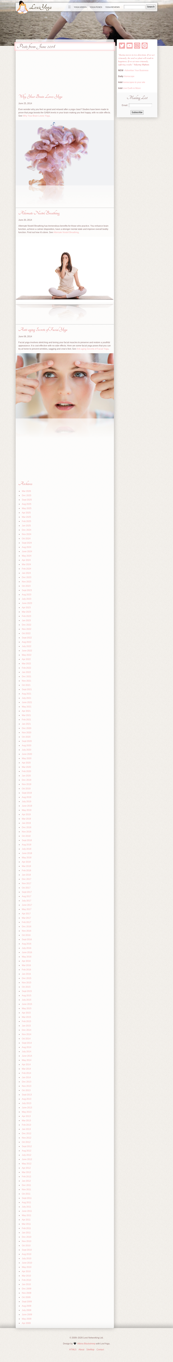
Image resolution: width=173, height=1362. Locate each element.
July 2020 (26, 750)
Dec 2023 (26, 577)
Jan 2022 (26, 672)
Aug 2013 (26, 1099)
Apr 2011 (26, 1220)
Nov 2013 (26, 1086)
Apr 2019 (26, 814)
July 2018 (26, 849)
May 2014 (26, 1060)
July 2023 (26, 599)
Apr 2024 (26, 560)
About (81, 1349)
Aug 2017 (26, 896)
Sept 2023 (27, 590)
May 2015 (26, 1008)
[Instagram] (137, 46)
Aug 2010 (26, 1254)
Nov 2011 (26, 1189)
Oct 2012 (26, 1142)
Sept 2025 (27, 500)
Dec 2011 (26, 1185)
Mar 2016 (26, 965)
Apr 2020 (26, 763)
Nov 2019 (26, 784)
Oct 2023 (26, 586)
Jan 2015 (26, 1026)
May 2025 (26, 508)
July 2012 (26, 1155)
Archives (25, 483)
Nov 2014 (26, 1034)
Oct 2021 (26, 685)
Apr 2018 (26, 862)
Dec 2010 (26, 1237)
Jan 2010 (26, 1284)
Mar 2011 (26, 1224)
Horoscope (129, 76)
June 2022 (27, 650)
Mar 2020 (26, 767)
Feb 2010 (26, 1280)
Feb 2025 (26, 521)
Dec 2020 (26, 728)
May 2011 (26, 1215)
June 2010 (27, 1263)
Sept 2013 (27, 1095)
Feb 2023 (26, 616)
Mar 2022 (26, 663)
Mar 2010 (26, 1276)
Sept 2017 (27, 892)
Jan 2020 (26, 775)
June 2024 (27, 551)
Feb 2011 (26, 1228)
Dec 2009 (26, 1289)
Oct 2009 (26, 1297)
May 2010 (26, 1267)
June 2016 (27, 952)
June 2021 (27, 702)
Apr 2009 (26, 1323)
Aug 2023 (26, 594)
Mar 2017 (26, 918)
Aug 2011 (26, 1202)
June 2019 (27, 806)
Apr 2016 (26, 961)
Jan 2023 (26, 620)
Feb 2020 (26, 771)
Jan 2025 (26, 525)
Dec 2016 (26, 926)
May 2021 (26, 707)
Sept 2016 (27, 939)
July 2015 (26, 1000)
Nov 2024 (26, 534)
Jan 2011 (26, 1232)
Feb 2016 (26, 969)
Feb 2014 (26, 1073)
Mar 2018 (26, 866)
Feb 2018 (26, 870)
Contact (100, 1349)
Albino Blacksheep (86, 1343)
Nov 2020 (26, 732)
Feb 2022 (26, 668)
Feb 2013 (26, 1125)
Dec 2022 (26, 625)
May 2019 (26, 810)
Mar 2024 (26, 564)
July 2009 (26, 1310)
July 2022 (26, 646)
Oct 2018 (26, 836)
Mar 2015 (26, 1017)
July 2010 (26, 1258)
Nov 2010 (26, 1241)
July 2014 (26, 1051)
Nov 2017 (26, 883)
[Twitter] (122, 46)
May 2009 (26, 1319)
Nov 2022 (26, 629)
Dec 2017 (26, 879)
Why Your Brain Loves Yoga (40, 96)
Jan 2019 (26, 823)
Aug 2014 (26, 1047)
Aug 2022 (26, 642)
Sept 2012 (27, 1146)
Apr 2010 (26, 1271)
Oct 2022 (26, 633)
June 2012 (27, 1159)
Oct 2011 (26, 1194)
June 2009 (27, 1314)
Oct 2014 (26, 1038)
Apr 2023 (26, 607)
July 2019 (26, 801)
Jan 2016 (26, 974)
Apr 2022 (26, 659)
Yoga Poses (96, 7)
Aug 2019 (26, 797)
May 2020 (26, 758)
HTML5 (72, 1349)
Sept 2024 (27, 543)
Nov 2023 (26, 582)
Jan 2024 (26, 573)
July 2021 (26, 698)
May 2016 (26, 957)
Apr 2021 (26, 711)
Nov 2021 (26, 681)
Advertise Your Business (136, 70)
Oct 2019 (26, 788)
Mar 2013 (26, 1120)
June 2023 (27, 603)
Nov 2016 (26, 931)
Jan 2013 (26, 1129)
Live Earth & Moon (131, 88)
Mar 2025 (26, 517)
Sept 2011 (27, 1198)
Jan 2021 (26, 724)
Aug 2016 (26, 944)
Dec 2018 (26, 827)
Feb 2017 (26, 922)
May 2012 (26, 1163)
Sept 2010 (27, 1250)
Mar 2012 (26, 1172)
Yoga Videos (80, 7)
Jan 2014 (26, 1077)
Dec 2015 (26, 978)
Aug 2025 (26, 504)
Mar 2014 (26, 1069)
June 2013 (27, 1107)
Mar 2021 (26, 715)
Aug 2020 (26, 745)
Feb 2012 (26, 1176)
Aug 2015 (26, 995)
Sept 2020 (27, 741)
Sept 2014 (27, 1043)
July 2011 (26, 1207)
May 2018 (26, 857)
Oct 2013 (26, 1090)
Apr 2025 (26, 513)
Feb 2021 (26, 719)
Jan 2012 (26, 1181)
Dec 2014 (26, 1030)
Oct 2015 (26, 987)
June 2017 (27, 905)
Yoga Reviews (112, 7)
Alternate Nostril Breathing (38, 213)
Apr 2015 (26, 1013)
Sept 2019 (27, 793)
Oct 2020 (26, 737)
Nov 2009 (26, 1293)
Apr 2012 (26, 1168)
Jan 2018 (26, 875)
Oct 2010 (26, 1245)
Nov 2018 (26, 832)
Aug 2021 (26, 694)
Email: (125, 105)
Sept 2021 (27, 689)
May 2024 (26, 556)
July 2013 (26, 1103)
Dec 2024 (26, 530)
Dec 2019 (26, 780)
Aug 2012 (26, 1151)
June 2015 (27, 1004)
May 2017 (26, 909)
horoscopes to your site (133, 82)
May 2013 (26, 1112)
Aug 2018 (26, 844)
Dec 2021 (26, 676)
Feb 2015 (26, 1021)
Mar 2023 (26, 612)
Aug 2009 (26, 1306)
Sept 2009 (27, 1301)
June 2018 (27, 853)
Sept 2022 (27, 638)
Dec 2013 (26, 1082)
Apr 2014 (26, 1064)
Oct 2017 (26, 888)
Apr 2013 (26, 1116)
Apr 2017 (26, 913)
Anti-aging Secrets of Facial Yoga (42, 329)
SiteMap (90, 1349)
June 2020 (27, 754)
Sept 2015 (27, 991)
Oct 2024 (26, 538)
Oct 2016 (26, 935)
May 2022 (26, 655)
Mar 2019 (26, 819)
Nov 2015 (26, 982)
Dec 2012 (26, 1133)
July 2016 (26, 948)
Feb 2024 (26, 569)
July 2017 (26, 901)
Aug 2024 (26, 547)
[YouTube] (130, 46)
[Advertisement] (65, 72)
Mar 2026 (26, 491)
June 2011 (27, 1211)
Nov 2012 (26, 1138)
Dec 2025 (26, 495)
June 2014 (27, 1056)
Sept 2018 (27, 840)
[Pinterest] (145, 46)
